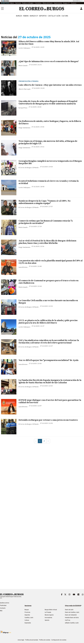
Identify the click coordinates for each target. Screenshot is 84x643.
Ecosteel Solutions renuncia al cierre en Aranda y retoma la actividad (49, 182)
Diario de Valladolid (71, 615)
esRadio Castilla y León (72, 623)
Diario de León (69, 609)
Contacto (2, 608)
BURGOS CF (34, 16)
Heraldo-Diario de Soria (72, 617)
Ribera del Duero (47, 3)
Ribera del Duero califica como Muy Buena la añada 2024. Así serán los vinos (49, 42)
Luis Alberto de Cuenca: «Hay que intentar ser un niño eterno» (50, 85)
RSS (1, 611)
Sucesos (73, 3)
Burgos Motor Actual (51, 609)
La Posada (48, 612)
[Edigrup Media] (5, 632)
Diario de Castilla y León (72, 612)
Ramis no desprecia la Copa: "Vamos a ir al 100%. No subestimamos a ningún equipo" (44, 202)
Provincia (27, 612)
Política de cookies (44, 640)
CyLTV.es (67, 620)
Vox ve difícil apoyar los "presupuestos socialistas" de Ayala (48, 360)
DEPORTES (43, 16)
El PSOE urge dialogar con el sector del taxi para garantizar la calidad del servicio (50, 401)
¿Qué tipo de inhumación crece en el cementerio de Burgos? (49, 61)
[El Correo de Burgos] (41, 8)
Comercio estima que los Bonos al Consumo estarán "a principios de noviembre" (46, 222)
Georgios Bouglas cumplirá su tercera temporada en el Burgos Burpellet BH (50, 162)
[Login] (81, 8)
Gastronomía (58, 3)
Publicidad (3, 605)
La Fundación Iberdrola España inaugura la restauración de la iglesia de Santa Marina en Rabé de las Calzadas (50, 381)
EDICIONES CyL (77, 1)
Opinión (47, 620)
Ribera (26, 16)
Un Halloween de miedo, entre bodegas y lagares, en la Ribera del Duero (50, 122)
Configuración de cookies (58, 640)
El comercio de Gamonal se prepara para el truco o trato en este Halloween (48, 281)
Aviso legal (21, 640)
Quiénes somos (4, 603)
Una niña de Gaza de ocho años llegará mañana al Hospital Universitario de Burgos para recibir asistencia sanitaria (48, 102)
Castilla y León (54, 16)
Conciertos (38, 3)
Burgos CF (66, 3)
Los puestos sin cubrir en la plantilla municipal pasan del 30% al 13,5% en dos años (50, 261)
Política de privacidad (31, 640)
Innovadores (48, 617)
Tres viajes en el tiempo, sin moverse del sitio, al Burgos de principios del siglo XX (48, 142)
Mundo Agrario (49, 615)
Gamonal (18, 3)
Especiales (28, 623)
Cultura (65, 16)
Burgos (19, 16)
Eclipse (12, 3)
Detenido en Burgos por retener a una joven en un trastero (48, 420)
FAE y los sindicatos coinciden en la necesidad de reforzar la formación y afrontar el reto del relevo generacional (49, 341)
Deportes (27, 615)
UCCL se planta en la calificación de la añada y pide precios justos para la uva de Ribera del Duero (48, 321)
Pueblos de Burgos (27, 3)
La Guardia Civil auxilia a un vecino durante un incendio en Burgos (48, 301)
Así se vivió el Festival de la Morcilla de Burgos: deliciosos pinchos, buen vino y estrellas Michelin (47, 242)
